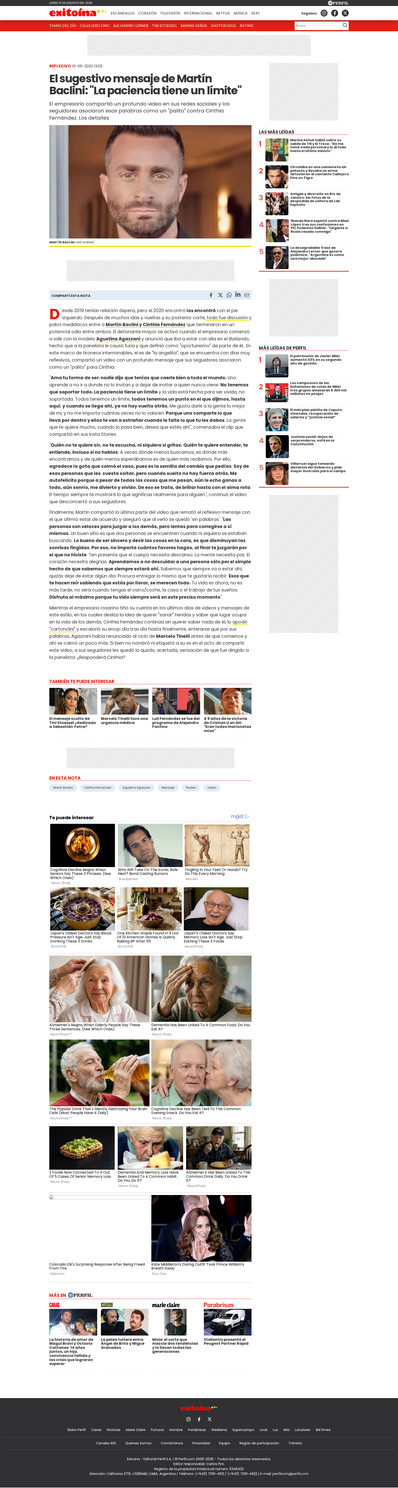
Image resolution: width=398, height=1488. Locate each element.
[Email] (246, 296)
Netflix (223, 13)
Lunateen (302, 1430)
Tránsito (295, 1443)
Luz (275, 1430)
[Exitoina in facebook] (334, 13)
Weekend (219, 1430)
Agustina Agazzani (136, 788)
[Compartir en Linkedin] (237, 295)
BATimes (323, 1430)
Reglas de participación (259, 1443)
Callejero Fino (94, 25)
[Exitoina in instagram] (324, 13)
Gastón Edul (223, 25)
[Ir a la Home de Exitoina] (78, 13)
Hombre (176, 1430)
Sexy (255, 13)
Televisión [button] (170, 13)
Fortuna (157, 1430)
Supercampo (243, 1430)
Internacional (198, 13)
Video (211, 788)
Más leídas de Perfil (283, 348)
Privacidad (201, 1443)
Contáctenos (172, 1443)
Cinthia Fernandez (97, 788)
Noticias (113, 1430)
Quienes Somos (138, 1443)
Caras (96, 1430)
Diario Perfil (76, 1430)
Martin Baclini (63, 788)
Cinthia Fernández (164, 325)
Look (263, 1430)
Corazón (147, 13)
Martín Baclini (122, 325)
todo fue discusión (227, 318)
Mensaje (168, 788)
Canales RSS (106, 1443)
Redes (191, 788)
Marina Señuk (194, 25)
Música (241, 13)
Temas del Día (62, 25)
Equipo (224, 1443)
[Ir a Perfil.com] (338, 4)
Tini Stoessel (164, 25)
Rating (246, 25)
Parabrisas (197, 1430)
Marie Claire (135, 1430)
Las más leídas (276, 132)
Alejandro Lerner (130, 25)
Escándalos (123, 13)
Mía (287, 1430)
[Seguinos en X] (345, 13)
